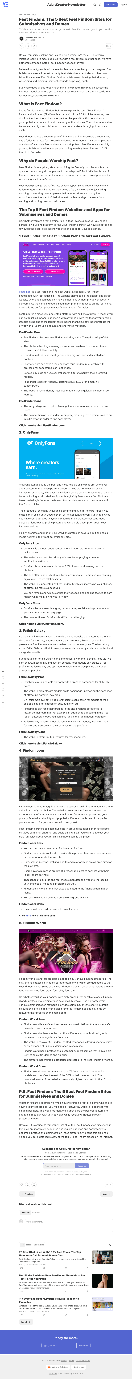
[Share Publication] (100, 4)
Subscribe (111, 4)
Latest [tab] (28, 1245)
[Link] (15, 104)
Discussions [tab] (39, 1245)
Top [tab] (22, 1245)
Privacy (64, 1360)
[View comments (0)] (27, 46)
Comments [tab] (25, 1212)
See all (24, 1322)
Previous (29, 1194)
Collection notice (83, 1360)
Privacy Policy (85, 1174)
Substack (53, 1373)
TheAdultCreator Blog (34, 37)
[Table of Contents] (3, 689)
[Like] (21, 46)
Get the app (78, 1367)
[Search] (94, 4)
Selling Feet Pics (27, 15)
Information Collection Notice (65, 1174)
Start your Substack (59, 1367)
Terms (71, 1360)
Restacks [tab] (36, 1212)
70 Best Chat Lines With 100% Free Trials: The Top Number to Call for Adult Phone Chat (50, 1254)
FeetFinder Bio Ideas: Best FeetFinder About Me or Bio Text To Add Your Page (52, 1277)
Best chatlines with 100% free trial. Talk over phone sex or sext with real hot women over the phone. (52, 1260)
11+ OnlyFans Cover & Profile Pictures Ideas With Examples (49, 1300)
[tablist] (30, 1212)
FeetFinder (25, 291)
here (30, 425)
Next (104, 1194)
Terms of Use (78, 1172)
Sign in (124, 4)
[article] (66, 1260)
